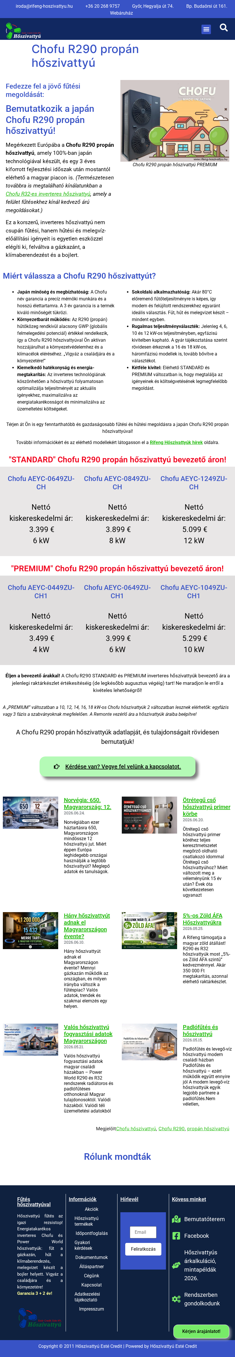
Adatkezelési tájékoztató (87, 1297)
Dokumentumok (91, 1257)
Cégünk (91, 1275)
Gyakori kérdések (83, 1245)
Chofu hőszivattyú (136, 1128)
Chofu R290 (171, 1128)
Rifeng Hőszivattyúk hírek (176, 442)
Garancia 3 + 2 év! (34, 1293)
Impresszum (91, 1309)
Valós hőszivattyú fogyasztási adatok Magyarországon (88, 1034)
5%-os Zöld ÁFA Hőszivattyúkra (202, 919)
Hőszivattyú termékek (87, 1221)
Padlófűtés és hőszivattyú (200, 1030)
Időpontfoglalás (92, 1233)
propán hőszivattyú (208, 1128)
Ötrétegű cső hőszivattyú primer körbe (206, 807)
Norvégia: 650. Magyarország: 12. (87, 803)
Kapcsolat (91, 1285)
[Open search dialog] (224, 29)
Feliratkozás (143, 1249)
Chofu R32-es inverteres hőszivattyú (48, 194)
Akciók (91, 1209)
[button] (206, 29)
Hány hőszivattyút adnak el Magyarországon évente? (87, 926)
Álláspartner (91, 1266)
